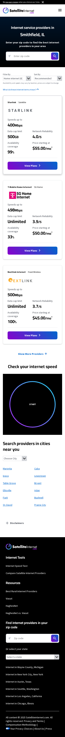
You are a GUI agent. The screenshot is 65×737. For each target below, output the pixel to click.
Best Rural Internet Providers (21, 591)
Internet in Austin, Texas (18, 681)
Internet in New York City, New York (24, 674)
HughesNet (12, 605)
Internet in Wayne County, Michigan (24, 667)
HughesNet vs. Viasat (17, 613)
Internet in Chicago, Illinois (20, 703)
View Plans (31, 165)
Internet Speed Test (16, 565)
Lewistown (40, 475)
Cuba (37, 468)
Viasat (9, 598)
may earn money (11, 2)
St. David (7, 505)
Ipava (6, 475)
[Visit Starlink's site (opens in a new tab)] (20, 114)
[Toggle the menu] (60, 10)
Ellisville (7, 490)
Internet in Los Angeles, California (24, 696)
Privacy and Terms (34, 721)
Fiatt (5, 497)
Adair (37, 490)
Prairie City (40, 505)
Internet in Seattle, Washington (22, 689)
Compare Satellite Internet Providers (26, 573)
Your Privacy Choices (21, 728)
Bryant (37, 483)
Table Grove (9, 483)
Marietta (7, 468)
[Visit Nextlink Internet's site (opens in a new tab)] (20, 284)
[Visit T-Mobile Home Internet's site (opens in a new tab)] (20, 199)
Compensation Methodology (21, 724)
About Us (39, 728)
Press (49, 728)
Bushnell (38, 497)
